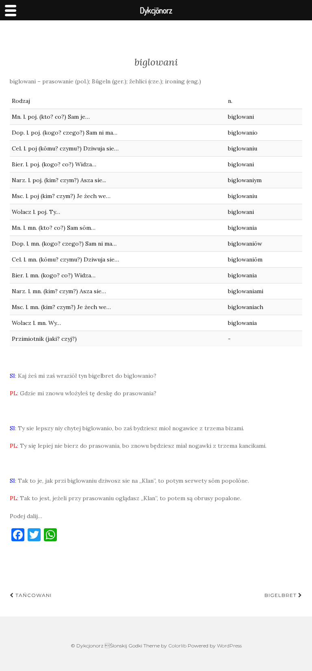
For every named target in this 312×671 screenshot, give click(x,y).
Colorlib (177, 646)
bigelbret (281, 595)
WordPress (229, 646)
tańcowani (33, 595)
